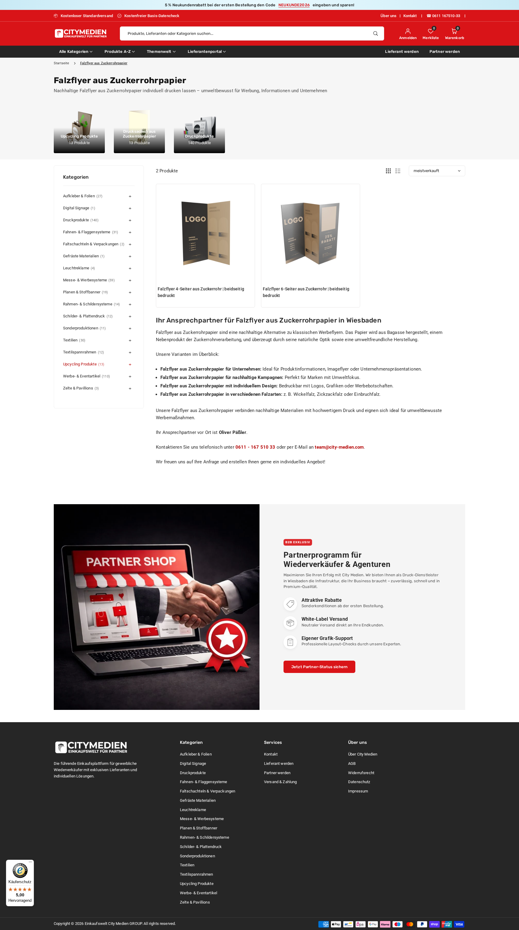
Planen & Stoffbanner (85, 292)
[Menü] (30, 863)
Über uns (388, 16)
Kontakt (410, 16)
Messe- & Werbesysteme (89, 280)
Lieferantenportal (205, 51)
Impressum (358, 791)
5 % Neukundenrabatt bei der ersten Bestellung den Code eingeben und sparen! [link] (259, 5)
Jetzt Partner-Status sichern (319, 667)
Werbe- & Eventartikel (86, 376)
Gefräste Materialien (84, 256)
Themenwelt (159, 51)
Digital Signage (79, 208)
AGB (352, 763)
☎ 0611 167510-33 (443, 16)
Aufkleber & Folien (82, 196)
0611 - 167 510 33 (255, 447)
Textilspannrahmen (83, 352)
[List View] (398, 171)
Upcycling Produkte (83, 364)
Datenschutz (359, 782)
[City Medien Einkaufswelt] (81, 33)
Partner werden (444, 51)
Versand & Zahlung (280, 782)
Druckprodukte (81, 220)
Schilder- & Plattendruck (88, 316)
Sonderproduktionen (84, 328)
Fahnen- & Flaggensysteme (90, 232)
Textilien (74, 340)
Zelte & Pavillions (81, 388)
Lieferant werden (401, 51)
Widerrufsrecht (361, 773)
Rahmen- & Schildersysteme (91, 304)
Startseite (61, 63)
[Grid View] (388, 171)
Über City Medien (362, 754)
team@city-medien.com (339, 447)
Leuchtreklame (79, 268)
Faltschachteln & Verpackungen (93, 244)
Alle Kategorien (73, 51)
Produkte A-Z (118, 51)
